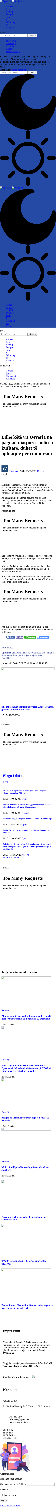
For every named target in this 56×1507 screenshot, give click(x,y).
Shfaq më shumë (19, 69)
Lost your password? (10, 1505)
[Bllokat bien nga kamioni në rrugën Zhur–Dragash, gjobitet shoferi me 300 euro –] (28, 669)
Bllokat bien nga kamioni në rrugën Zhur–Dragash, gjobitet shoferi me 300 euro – (27, 708)
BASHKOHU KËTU (11, 658)
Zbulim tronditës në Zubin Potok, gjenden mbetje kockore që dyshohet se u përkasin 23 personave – (27, 806)
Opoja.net (13, 471)
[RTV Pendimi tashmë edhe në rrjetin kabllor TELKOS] (26, 1226)
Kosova (41, 471)
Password (4, 1489)
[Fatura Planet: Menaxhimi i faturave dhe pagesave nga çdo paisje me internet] (26, 1270)
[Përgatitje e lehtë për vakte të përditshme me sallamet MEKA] (26, 1182)
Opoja (24, 799)
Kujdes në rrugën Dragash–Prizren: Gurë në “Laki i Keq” (27, 819)
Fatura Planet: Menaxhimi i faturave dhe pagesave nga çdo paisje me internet (27, 1306)
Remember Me (10, 1495)
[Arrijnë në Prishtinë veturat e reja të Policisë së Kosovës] (26, 1080)
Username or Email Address (13, 1484)
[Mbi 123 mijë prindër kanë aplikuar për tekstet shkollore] (26, 1130)
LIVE (6, 782)
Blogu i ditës (12, 776)
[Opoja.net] (11, 1)
